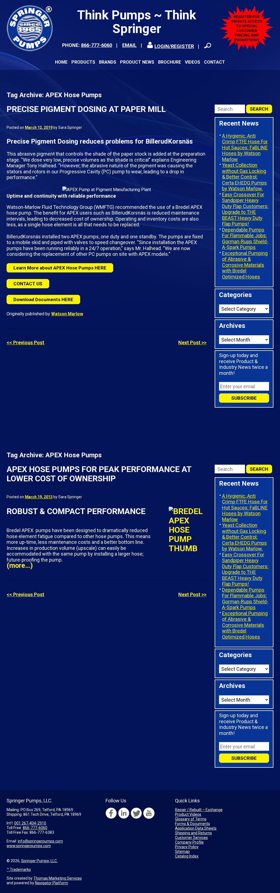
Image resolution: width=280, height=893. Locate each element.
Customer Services (191, 837)
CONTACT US (27, 283)
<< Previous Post (25, 342)
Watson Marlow (67, 313)
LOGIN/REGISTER (174, 46)
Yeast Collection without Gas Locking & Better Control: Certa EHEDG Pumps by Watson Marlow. (244, 176)
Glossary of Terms (190, 819)
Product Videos (188, 814)
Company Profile (189, 842)
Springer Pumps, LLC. (39, 861)
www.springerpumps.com (29, 846)
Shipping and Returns (193, 833)
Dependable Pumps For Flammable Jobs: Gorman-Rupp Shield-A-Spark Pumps (245, 238)
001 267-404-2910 (30, 823)
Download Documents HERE (43, 299)
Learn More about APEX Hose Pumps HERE (59, 268)
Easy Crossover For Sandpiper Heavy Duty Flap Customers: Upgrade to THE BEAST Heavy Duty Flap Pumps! (245, 209)
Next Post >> (192, 342)
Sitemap (182, 851)
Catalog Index (187, 856)
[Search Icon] (207, 46)
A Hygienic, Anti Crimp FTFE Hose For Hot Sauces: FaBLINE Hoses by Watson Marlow (245, 147)
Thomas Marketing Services (57, 878)
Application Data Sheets (196, 828)
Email (129, 45)
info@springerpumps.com (40, 841)
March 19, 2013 (38, 497)
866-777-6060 (96, 45)
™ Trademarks (19, 869)
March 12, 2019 (38, 127)
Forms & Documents (192, 823)
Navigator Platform (51, 883)
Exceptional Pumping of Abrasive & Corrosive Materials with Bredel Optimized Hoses (245, 265)
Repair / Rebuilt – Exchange (199, 810)
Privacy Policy (187, 847)
